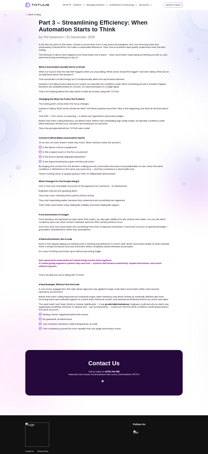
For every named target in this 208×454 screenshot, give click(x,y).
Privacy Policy (42, 451)
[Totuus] (37, 5)
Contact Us (29, 451)
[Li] (104, 383)
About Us (67, 4)
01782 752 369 (112, 371)
